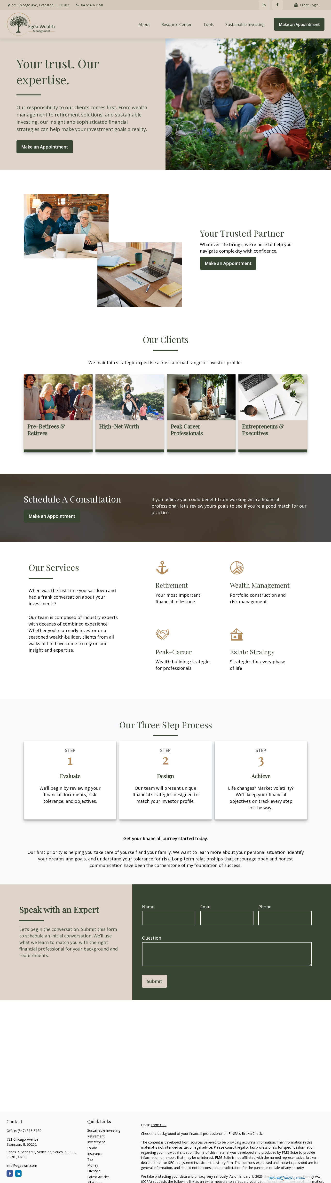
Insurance (94, 1153)
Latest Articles (98, 1177)
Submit (154, 981)
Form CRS (158, 1124)
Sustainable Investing (103, 1130)
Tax (90, 1159)
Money (92, 1165)
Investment (96, 1142)
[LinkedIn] (264, 5)
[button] (144, 24)
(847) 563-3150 (29, 1130)
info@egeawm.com (22, 1165)
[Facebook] (277, 5)
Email (206, 907)
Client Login (309, 5)
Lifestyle (93, 1171)
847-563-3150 (92, 5)
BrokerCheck (252, 1133)
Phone (264, 907)
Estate (92, 1147)
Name (148, 907)
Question (151, 938)
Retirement (96, 1136)
